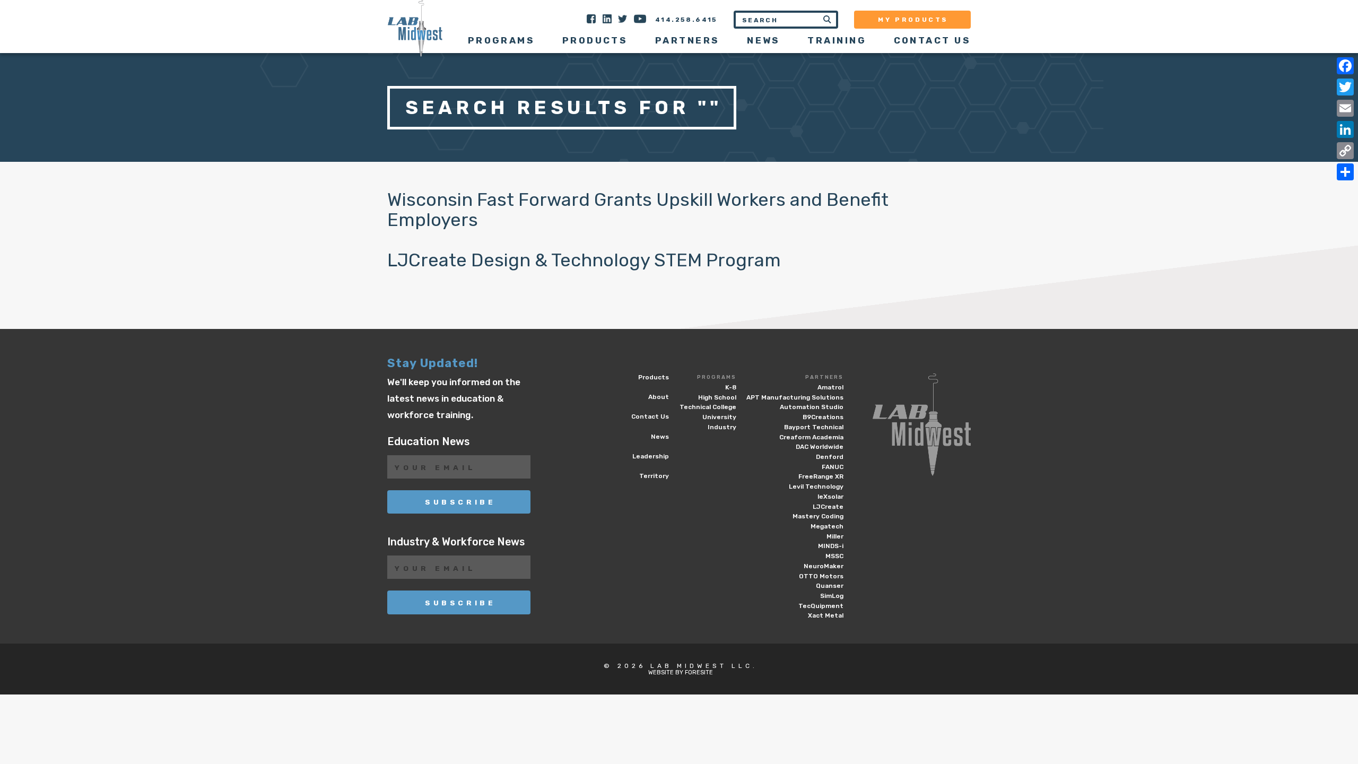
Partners (824, 377)
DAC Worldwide (819, 446)
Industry (722, 427)
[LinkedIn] (1345, 129)
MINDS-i (830, 546)
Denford (829, 457)
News (763, 40)
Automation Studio (811, 407)
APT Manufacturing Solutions (794, 397)
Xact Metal (825, 615)
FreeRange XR (820, 476)
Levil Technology (816, 486)
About (658, 397)
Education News (428, 442)
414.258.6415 (686, 19)
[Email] (1345, 108)
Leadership (650, 456)
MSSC (834, 556)
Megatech (827, 526)
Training (836, 40)
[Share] (1345, 172)
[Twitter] (1345, 87)
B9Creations (823, 417)
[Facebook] (1345, 65)
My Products (913, 19)
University (719, 417)
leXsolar (830, 496)
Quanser (829, 585)
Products (595, 40)
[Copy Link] (1345, 150)
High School (717, 397)
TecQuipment (820, 606)
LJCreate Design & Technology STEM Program (584, 260)
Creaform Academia (811, 437)
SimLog (831, 596)
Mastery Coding (818, 516)
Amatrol (830, 387)
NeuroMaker (823, 566)
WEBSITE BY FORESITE (680, 672)
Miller (834, 536)
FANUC (832, 467)
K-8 (730, 387)
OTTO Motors (821, 576)
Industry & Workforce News (456, 542)
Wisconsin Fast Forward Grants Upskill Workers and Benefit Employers (638, 210)
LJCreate (828, 506)
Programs (716, 377)
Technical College (708, 407)
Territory (654, 476)
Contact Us (932, 40)
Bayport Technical (813, 427)
